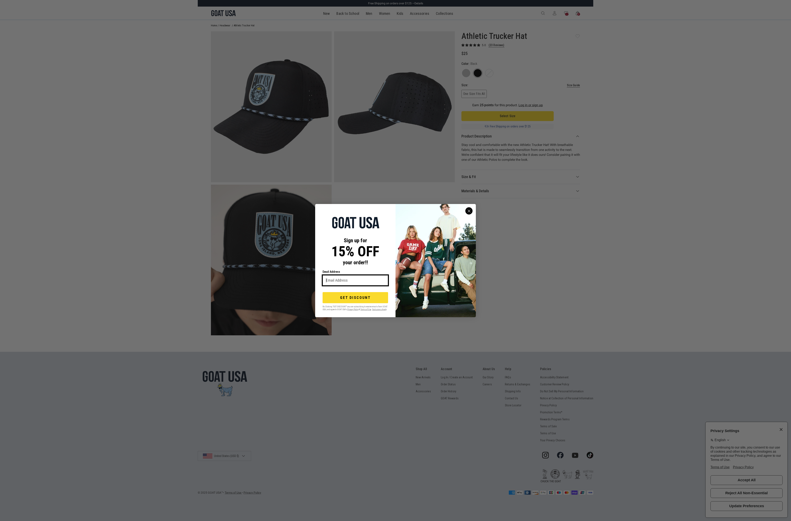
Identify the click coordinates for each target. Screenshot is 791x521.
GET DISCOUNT (355, 297)
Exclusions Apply (379, 309)
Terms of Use (365, 309)
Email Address (331, 271)
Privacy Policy (353, 309)
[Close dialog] (469, 210)
